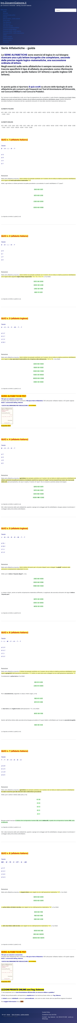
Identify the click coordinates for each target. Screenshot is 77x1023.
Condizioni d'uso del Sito (49, 1014)
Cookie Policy (46, 1012)
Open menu (4, 9)
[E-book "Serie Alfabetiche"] (7, 415)
